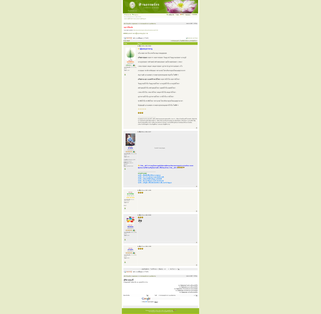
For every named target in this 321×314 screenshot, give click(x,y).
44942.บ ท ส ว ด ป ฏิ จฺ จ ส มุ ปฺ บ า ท (135, 33)
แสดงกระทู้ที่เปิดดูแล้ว (141, 18)
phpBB (152, 310)
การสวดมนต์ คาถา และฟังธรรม (147, 23)
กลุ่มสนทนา (135, 23)
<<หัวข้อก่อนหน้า (175, 40)
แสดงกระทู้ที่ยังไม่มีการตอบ (130, 18)
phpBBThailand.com (168, 311)
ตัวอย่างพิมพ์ (126, 40)
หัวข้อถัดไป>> (193, 40)
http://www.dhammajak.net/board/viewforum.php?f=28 (146, 30)
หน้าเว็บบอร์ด (127, 23)
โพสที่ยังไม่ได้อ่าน (184, 40)
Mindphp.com (160, 311)
